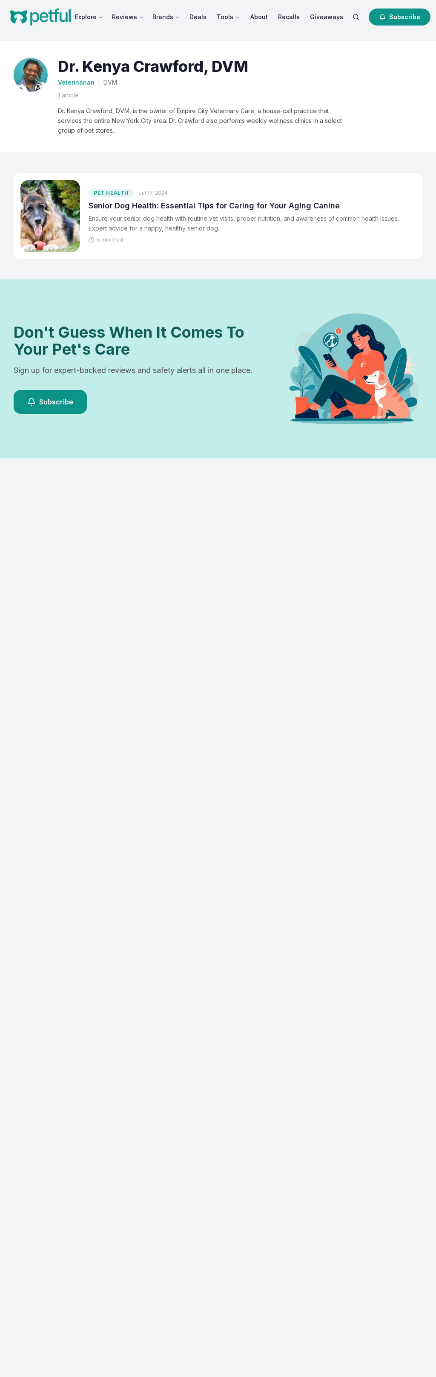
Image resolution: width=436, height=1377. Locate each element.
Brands (162, 16)
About (259, 16)
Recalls (289, 16)
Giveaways (326, 16)
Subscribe (404, 16)
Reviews (124, 16)
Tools (225, 16)
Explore (86, 16)
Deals (198, 16)
